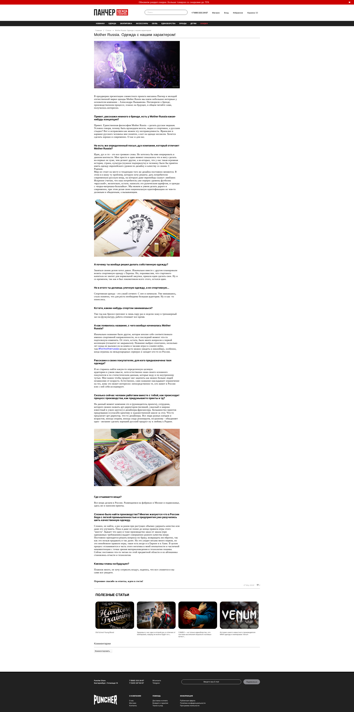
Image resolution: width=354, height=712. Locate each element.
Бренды (183, 23)
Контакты (133, 706)
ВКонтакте (157, 680)
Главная (98, 30)
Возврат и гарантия (160, 703)
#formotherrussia (108, 348)
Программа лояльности (189, 706)
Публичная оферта (187, 701)
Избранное (238, 13)
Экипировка (126, 23)
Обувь (155, 23)
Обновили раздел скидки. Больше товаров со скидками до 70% (174, 2)
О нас (131, 701)
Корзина (251, 13)
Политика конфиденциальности (192, 703)
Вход (226, 13)
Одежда (112, 23)
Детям (193, 23)
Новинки (100, 23)
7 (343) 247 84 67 (136, 683)
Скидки (204, 23)
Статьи (108, 30)
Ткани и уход (158, 706)
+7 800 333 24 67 (199, 12)
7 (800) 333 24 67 (136, 680)
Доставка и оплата (160, 701)
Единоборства (168, 23)
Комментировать (102, 651)
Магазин (216, 13)
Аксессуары (142, 23)
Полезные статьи (112, 595)
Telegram (156, 683)
